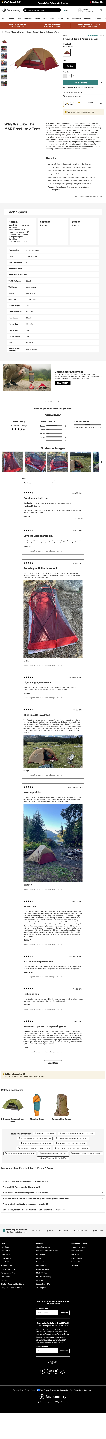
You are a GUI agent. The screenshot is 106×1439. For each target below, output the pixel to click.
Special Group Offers (43, 1284)
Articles (39, 1258)
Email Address (42, 1308)
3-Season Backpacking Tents (48, 32)
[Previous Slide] (24, 3)
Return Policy (6, 1258)
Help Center (5, 1247)
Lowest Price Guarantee (73, 96)
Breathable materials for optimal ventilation (87, 1153)
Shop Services (41, 1265)
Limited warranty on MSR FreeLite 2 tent (54, 1158)
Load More (53, 1062)
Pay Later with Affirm (8, 1273)
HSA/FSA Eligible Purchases (11, 1288)
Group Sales (5, 1276)
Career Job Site (41, 1262)
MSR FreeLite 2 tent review (45, 1133)
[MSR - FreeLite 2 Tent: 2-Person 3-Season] (4, 49)
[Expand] (101, 104)
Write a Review (53, 414)
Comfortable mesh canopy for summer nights (35, 1148)
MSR (65, 36)
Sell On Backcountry (43, 1276)
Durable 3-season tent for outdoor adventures (36, 1138)
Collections (40, 1280)
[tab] (17, 212)
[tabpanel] (53, 285)
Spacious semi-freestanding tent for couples (72, 1138)
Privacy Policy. (60, 1342)
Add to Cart (81, 82)
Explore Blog (41, 1254)
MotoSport (75, 1254)
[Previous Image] (4, 36)
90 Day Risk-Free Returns (74, 93)
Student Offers (41, 1273)
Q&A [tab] (59, 401)
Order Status (5, 1254)
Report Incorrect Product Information (88, 196)
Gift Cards (4, 1280)
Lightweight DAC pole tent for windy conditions (72, 1148)
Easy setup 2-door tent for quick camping (71, 1143)
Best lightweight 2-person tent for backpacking (77, 1133)
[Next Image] (4, 89)
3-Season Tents (31, 32)
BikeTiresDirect (77, 1258)
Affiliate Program (42, 1269)
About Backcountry (43, 1247)
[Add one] (73, 76)
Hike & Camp (6, 32)
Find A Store (5, 1251)
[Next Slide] (81, 3)
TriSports (74, 1265)
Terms (53, 1342)
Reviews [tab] (48, 401)
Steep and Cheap (77, 1251)
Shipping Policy (6, 1265)
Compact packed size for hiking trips (54, 1153)
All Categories (41, 1288)
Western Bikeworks (78, 1262)
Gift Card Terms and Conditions (12, 1284)
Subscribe (64, 1312)
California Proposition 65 (85, 112)
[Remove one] (65, 76)
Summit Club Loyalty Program (47, 1251)
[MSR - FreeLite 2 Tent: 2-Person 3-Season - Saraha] (4, 42)
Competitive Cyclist (78, 1247)
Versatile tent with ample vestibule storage (21, 1153)
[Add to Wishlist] (101, 82)
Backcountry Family (79, 1243)
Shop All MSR (62, 383)
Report (80, 518)
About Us (39, 1243)
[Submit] (25, 10)
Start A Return (6, 1262)
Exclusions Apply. (41, 1331)
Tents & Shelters (18, 32)
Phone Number (42, 1346)
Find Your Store (98, 2)
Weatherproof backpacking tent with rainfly (37, 1143)
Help (3, 1243)
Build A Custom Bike (8, 1269)
